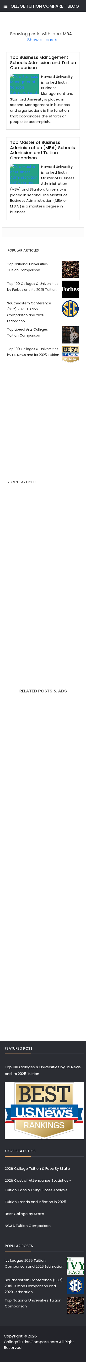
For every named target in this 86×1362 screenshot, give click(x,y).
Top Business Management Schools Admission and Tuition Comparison (43, 62)
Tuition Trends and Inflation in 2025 (35, 1201)
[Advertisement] (43, 422)
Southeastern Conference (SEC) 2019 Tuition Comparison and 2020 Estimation (34, 1285)
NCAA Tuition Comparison (28, 1225)
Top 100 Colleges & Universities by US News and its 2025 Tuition (43, 1070)
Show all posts (42, 40)
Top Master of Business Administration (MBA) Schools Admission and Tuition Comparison (42, 150)
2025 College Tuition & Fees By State (37, 1168)
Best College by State (24, 1213)
